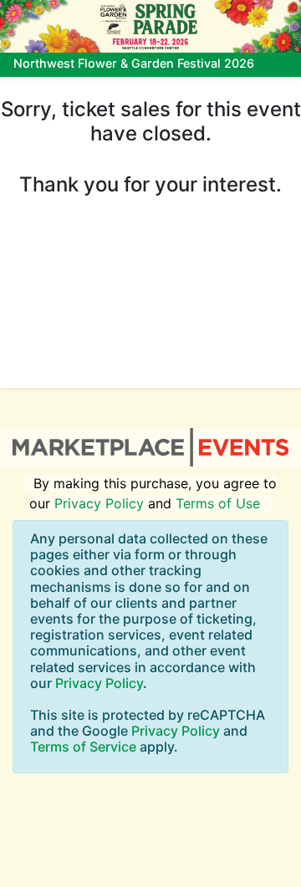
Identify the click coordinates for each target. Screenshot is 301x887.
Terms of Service (83, 746)
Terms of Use (218, 503)
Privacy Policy (99, 503)
